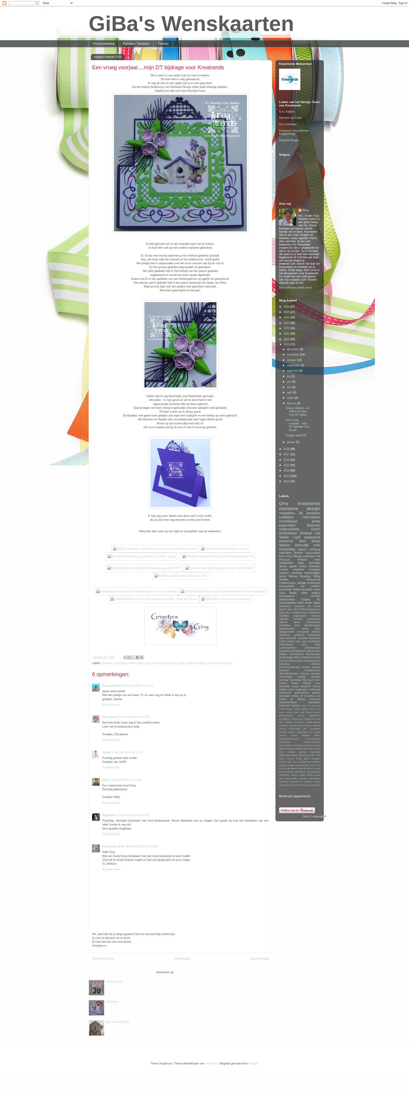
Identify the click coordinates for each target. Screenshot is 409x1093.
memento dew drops (220, 663)
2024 (287, 317)
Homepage (182, 958)
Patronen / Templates (136, 43)
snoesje (315, 615)
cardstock (309, 556)
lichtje (299, 758)
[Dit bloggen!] (129, 657)
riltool (310, 768)
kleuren (315, 663)
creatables (120, 663)
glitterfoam (315, 715)
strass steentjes (309, 566)
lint (318, 556)
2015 (287, 465)
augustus (293, 370)
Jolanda (316, 706)
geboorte (299, 634)
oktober (292, 360)
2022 (287, 328)
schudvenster (312, 670)
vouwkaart (296, 679)
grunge (316, 748)
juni (289, 381)
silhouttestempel (288, 673)
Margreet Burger (289, 140)
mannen (284, 572)
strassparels (286, 586)
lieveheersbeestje (289, 667)
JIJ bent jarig (114, 981)
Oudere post (259, 958)
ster (305, 729)
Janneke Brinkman (309, 638)
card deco (285, 612)
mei (289, 387)
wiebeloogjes (312, 572)
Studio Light (289, 537)
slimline (315, 596)
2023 (287, 323)
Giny (147, 663)
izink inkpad (287, 752)
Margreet (305, 686)
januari (291, 442)
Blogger (253, 1063)
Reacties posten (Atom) (189, 972)
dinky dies (315, 709)
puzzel (293, 725)
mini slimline (285, 722)
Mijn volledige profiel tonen (295, 287)
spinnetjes (314, 702)
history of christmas (303, 695)
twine (297, 622)
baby (301, 562)
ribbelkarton (292, 768)
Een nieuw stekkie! (118, 1021)
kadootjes (315, 752)
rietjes (301, 725)
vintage (301, 582)
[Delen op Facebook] (137, 657)
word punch (295, 785)
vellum (310, 650)
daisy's (304, 709)
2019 (287, 344)
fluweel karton (313, 712)
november (293, 354)
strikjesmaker (286, 631)
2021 (287, 333)
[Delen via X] (133, 657)
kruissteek (285, 589)
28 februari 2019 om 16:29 (142, 846)
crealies (315, 586)
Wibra (317, 735)
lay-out (290, 758)
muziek (282, 762)
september (294, 365)
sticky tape (311, 628)
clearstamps (288, 521)
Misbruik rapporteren (295, 796)
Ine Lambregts (288, 124)
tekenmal (303, 778)
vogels (317, 781)
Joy (302, 586)
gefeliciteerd (302, 692)
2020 (287, 339)
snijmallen (285, 552)
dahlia (297, 709)
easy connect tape (289, 712)
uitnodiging (314, 778)
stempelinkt (294, 729)
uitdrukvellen (287, 599)
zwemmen (315, 785)
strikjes (284, 545)
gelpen (316, 692)
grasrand (308, 748)
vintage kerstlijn (309, 676)
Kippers (306, 735)
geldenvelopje (286, 715)
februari (292, 403)
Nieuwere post (103, 958)
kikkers (302, 699)
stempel (315, 673)
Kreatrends (169, 663)
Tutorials (163, 43)
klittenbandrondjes (288, 755)
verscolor (294, 781)
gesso (301, 715)
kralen (282, 758)
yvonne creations (291, 569)
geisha (299, 748)
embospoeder (287, 602)
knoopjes (314, 569)
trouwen (295, 705)
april (290, 392)
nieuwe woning (310, 667)
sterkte (310, 775)
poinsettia (284, 650)
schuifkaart (300, 772)
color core (301, 641)
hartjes (316, 592)
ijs (292, 699)
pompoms (284, 725)
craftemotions (287, 582)
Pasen (316, 686)
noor (316, 545)
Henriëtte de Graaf (290, 117)
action (282, 641)
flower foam (136, 663)
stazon (282, 729)
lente (297, 625)
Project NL (310, 599)
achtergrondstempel (289, 739)
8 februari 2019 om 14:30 (125, 779)
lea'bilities (285, 625)
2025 (287, 312)
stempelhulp (298, 650)
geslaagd (284, 695)
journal (302, 752)
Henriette (284, 686)
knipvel (156, 663)
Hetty (105, 779)
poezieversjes (302, 765)
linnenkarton (286, 596)
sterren (283, 622)
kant (304, 644)
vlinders (298, 552)
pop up (282, 768)
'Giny (304, 706)
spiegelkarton (287, 628)
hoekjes (307, 719)
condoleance (299, 612)
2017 (287, 454)
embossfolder (289, 529)
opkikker (316, 762)
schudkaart (313, 619)
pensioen (299, 722)
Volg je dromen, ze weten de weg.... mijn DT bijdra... (297, 411)
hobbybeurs (297, 719)
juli (289, 376)
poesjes (290, 765)
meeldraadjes (312, 625)
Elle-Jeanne (110, 717)
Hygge (290, 657)
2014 (287, 470)
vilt (301, 781)
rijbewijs (303, 768)
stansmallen (312, 552)
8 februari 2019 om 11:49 (134, 717)
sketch (294, 775)
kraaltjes (284, 615)
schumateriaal (313, 772)
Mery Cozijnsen (303, 657)
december (293, 349)
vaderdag (283, 781)
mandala (315, 699)
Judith (106, 752)
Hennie (316, 631)
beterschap (284, 742)
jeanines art (303, 606)
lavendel (316, 719)
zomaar (282, 735)
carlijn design (286, 709)
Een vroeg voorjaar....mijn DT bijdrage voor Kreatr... (297, 425)
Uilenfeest (112, 1001)
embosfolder (286, 644)
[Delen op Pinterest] (142, 657)
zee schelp (314, 732)
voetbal (291, 732)
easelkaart (314, 641)
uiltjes (316, 602)
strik (290, 609)
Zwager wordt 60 (296, 435)
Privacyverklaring (103, 43)
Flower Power (289, 683)
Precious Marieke (293, 559)
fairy (302, 712)
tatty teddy (291, 778)
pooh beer (315, 765)
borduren (107, 663)
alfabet (283, 689)
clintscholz (211, 1063)
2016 (287, 459)
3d (301, 513)
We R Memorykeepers (307, 609)
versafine (296, 572)
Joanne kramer (112, 685)
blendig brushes (293, 660)
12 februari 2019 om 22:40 (133, 815)
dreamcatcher (285, 745)
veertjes (283, 732)
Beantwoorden (111, 704)
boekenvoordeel (312, 742)
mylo (289, 762)
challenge (314, 689)
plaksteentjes (312, 647)
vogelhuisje (302, 732)
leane (180, 663)
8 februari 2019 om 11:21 (138, 685)
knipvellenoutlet (306, 755)
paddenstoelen (288, 647)
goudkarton (284, 719)
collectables (311, 517)
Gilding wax (311, 683)
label (282, 638)
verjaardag (287, 549)
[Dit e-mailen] (125, 657)
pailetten (284, 670)
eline (317, 559)
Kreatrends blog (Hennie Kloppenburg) (294, 132)
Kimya (294, 735)
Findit (282, 657)
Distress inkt (310, 533)
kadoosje (284, 663)
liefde (306, 758)
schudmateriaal (286, 772)
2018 (287, 449)
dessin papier (288, 566)
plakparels (312, 537)
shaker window (312, 725)
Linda (295, 686)
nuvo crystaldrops (302, 762)
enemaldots (313, 622)
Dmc (317, 679)
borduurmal (313, 579)
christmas (284, 634)
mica (317, 644)
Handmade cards (113, 846)
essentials (309, 745)
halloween (314, 634)
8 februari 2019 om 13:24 (127, 752)
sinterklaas (284, 775)
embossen (313, 582)
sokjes (302, 775)
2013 (287, 476)
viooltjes (308, 781)
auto (291, 689)
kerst (282, 556)
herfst (300, 602)
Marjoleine (285, 606)
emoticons (298, 745)
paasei (282, 765)
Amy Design (294, 556)
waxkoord (283, 785)
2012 (287, 481)
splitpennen (286, 562)
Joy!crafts (301, 545)
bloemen (313, 525)
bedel (290, 641)
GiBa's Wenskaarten (191, 23)
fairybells (307, 589)
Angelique (109, 815)
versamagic (285, 676)
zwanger (305, 785)
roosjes (316, 768)
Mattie (297, 589)
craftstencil (314, 612)
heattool (298, 619)
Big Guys (308, 679)
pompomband (313, 722)
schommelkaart (288, 702)
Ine (309, 706)
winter (282, 576)
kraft (318, 755)
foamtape (314, 562)
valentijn (284, 619)
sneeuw (304, 673)
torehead (284, 705)
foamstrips (290, 748)
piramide (291, 638)
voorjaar (284, 679)
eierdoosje (285, 692)
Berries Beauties (300, 576)
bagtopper (301, 689)
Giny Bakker (286, 111)
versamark (303, 631)
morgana (315, 758)
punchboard (296, 654)
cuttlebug (314, 549)
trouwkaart (315, 729)
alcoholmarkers (312, 739)
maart (291, 397)
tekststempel (313, 654)
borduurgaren (312, 660)
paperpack (300, 615)
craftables (286, 517)
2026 (287, 306)
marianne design (196, 663)
